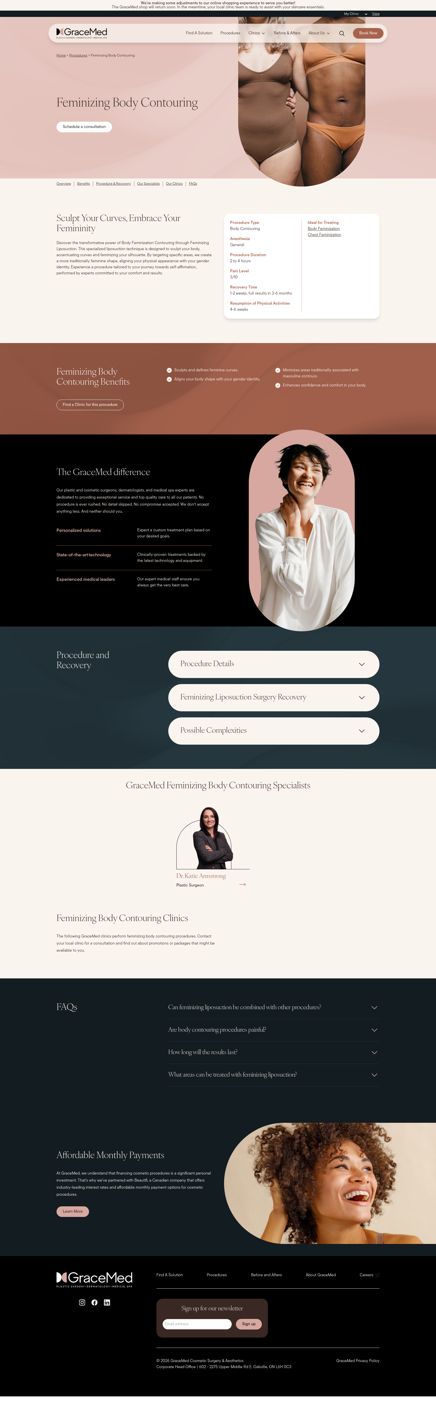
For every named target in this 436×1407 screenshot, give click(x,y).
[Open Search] (342, 33)
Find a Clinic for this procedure (90, 405)
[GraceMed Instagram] (82, 1302)
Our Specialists (148, 184)
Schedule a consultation (84, 127)
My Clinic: (351, 14)
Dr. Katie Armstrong (201, 876)
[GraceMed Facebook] (94, 1302)
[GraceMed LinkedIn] (107, 1302)
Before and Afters (266, 1275)
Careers (366, 1275)
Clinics (254, 33)
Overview (64, 184)
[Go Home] (79, 33)
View (375, 14)
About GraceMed (321, 1275)
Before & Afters (287, 33)
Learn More (73, 1212)
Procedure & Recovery (113, 184)
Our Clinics (174, 184)
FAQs (193, 184)
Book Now (368, 33)
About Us (317, 33)
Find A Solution (199, 33)
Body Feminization (324, 229)
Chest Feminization (324, 235)
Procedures (230, 33)
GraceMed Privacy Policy (357, 1361)
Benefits (83, 184)
